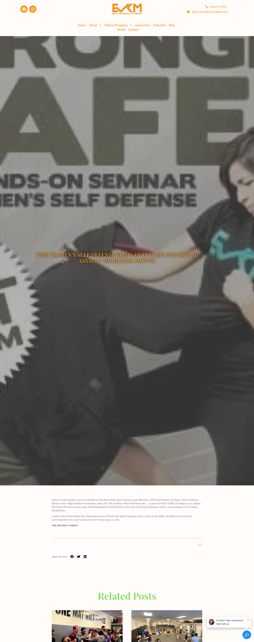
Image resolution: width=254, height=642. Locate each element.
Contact (133, 29)
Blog (172, 25)
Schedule (159, 25)
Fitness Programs (116, 25)
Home (82, 25)
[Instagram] (32, 9)
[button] (72, 556)
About (93, 25)
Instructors (142, 25)
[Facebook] (24, 9)
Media (121, 29)
